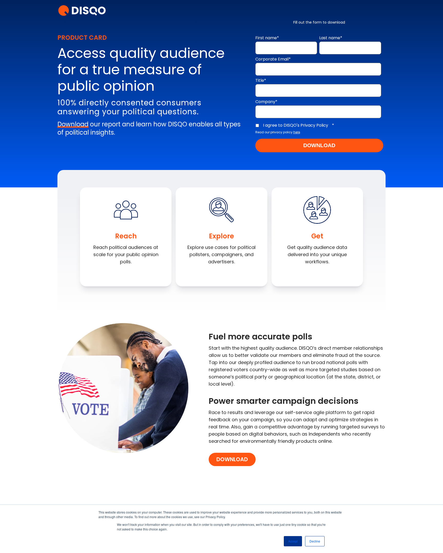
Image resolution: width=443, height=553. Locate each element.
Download (232, 459)
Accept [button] (293, 541)
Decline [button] (314, 541)
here (296, 132)
